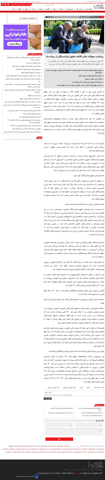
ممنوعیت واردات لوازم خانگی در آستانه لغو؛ (27, 69)
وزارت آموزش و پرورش (69, 387)
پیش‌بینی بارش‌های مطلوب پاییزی (30, 72)
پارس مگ (79, 9)
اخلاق (19, 2)
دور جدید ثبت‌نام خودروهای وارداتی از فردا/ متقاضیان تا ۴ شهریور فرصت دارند (23, 121)
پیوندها (66, 469)
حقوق (88, 387)
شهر (13, 9)
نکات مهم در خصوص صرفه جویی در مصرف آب (60, 413)
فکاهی (14, 2)
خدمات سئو (67, 446)
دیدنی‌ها (9, 2)
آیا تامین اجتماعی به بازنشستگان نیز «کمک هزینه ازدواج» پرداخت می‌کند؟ (23, 58)
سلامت (33, 2)
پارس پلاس (70, 9)
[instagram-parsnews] (3, 4)
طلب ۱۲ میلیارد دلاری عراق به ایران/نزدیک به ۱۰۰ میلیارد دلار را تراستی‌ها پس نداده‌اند (22, 85)
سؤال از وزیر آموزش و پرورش (93, 79)
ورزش (27, 9)
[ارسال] (47, 17)
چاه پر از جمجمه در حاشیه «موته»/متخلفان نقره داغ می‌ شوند (22, 102)
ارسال (59, 439)
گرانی (81, 387)
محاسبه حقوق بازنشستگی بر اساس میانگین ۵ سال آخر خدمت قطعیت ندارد (79, 85)
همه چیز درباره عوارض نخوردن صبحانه (91, 413)
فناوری (28, 2)
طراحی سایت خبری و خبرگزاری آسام (25, 476)
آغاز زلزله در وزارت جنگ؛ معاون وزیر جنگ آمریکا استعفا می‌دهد (22, 132)
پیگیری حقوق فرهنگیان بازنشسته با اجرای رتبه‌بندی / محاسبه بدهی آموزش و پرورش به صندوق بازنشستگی (74, 71)
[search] (53, 4)
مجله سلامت (48, 446)
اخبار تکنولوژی (12, 446)
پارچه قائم (84, 449)
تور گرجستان (28, 452)
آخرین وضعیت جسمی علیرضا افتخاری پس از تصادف (25, 125)
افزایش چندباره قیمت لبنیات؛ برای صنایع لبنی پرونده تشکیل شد (23, 80)
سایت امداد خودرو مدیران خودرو (40, 452)
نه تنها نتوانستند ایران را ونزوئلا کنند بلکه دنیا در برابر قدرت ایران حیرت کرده (22, 106)
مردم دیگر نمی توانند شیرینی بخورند (29, 99)
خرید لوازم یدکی (100, 449)
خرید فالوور (12, 449)
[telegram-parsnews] (7, 4)
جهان (54, 9)
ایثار (23, 2)
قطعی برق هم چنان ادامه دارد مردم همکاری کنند (26, 129)
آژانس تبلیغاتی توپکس (18, 452)
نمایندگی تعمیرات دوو (55, 449)
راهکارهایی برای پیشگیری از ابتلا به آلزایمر (61, 408)
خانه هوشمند (9, 452)
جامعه (41, 9)
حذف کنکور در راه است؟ (33, 63)
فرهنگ (20, 9)
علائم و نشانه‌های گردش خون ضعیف (91, 415)
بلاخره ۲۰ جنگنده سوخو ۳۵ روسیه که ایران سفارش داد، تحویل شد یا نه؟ (22, 91)
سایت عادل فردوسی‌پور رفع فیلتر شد (29, 117)
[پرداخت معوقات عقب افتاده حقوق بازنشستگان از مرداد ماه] (50, 398)
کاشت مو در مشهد (39, 446)
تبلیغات (84, 469)
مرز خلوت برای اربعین (21, 449)
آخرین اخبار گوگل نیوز (35, 54)
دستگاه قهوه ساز (100, 452)
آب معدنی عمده (52, 452)
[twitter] (48, 398)
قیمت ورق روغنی (91, 452)
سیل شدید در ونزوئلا (34, 95)
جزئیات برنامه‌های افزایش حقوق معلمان (90, 76)
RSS (99, 470)
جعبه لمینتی (6, 449)
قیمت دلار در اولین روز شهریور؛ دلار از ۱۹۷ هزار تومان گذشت (23, 76)
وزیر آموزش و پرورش (53, 387)
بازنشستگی (97, 387)
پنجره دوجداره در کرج (22, 446)
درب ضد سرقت (78, 449)
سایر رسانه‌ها (99, 405)
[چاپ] (49, 17)
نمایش (39, 138)
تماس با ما (75, 469)
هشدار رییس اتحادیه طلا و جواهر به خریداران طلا (26, 66)
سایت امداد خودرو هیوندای (79, 452)
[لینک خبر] (51, 17)
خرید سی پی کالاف (44, 449)
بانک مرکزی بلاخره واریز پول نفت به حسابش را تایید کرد (24, 110)
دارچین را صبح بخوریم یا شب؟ (31, 114)
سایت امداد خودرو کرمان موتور (64, 452)
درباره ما (92, 469)
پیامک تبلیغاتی (91, 449)
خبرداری (54, 446)
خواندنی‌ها (3, 2)
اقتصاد (48, 9)
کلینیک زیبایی (60, 446)
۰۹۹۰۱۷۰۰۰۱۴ (83, 446)
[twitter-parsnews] (5, 4)
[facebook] (45, 398)
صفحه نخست (88, 9)
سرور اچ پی (31, 446)
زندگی (38, 2)
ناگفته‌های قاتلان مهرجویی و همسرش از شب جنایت (89, 409)
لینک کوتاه (48, 392)
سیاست (61, 9)
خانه (102, 17)
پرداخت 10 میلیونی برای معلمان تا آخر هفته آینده (87, 82)
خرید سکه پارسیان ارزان (33, 449)
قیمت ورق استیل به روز (67, 449)
